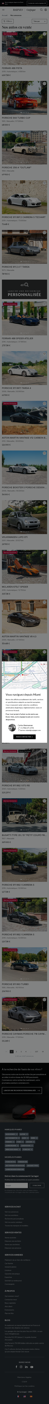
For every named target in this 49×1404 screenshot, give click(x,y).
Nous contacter (23, 737)
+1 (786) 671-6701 (27, 728)
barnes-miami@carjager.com (30, 730)
